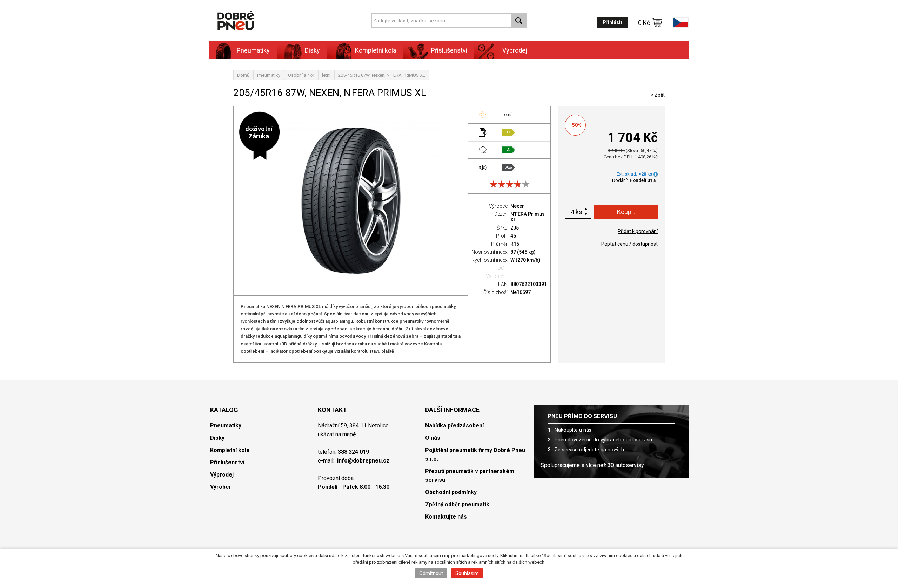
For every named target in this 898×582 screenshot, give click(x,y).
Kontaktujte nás (446, 516)
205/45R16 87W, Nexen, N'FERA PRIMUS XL (381, 75)
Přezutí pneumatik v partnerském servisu (469, 475)
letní (326, 75)
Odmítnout (431, 573)
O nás (432, 437)
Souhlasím (467, 573)
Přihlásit (612, 22)
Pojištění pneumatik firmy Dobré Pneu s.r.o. (475, 454)
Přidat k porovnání (638, 231)
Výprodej (514, 50)
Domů (243, 75)
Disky (217, 437)
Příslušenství (449, 50)
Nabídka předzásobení (454, 425)
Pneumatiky (268, 75)
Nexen (517, 206)
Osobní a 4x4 (301, 75)
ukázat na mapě (337, 434)
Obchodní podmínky (451, 492)
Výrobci (220, 487)
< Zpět (658, 95)
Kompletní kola (229, 450)
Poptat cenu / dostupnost (629, 244)
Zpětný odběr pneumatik (457, 504)
